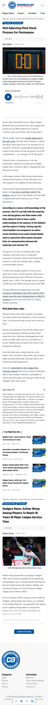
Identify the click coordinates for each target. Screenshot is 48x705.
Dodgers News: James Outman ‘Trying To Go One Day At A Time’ (17, 438)
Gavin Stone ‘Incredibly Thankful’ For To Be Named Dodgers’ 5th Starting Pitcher (16, 452)
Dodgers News (37, 439)
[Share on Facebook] (16, 701)
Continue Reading (24, 632)
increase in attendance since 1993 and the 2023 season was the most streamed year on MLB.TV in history (24, 296)
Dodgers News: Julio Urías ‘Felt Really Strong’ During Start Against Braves (16, 483)
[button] (5, 5)
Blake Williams (7, 44)
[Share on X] (21, 701)
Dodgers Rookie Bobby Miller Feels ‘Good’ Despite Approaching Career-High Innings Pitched (16, 468)
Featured (7, 23)
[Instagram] (44, 390)
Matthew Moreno (8, 533)
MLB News (18, 23)
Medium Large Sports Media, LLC (23, 697)
